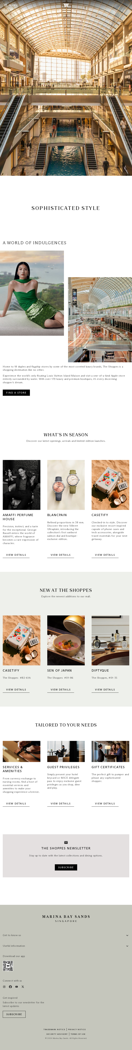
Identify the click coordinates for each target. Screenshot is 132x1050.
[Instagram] (4, 987)
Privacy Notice (77, 1029)
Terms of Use (78, 1034)
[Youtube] (17, 987)
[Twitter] (22, 987)
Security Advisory (57, 1034)
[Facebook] (11, 987)
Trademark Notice (54, 1029)
